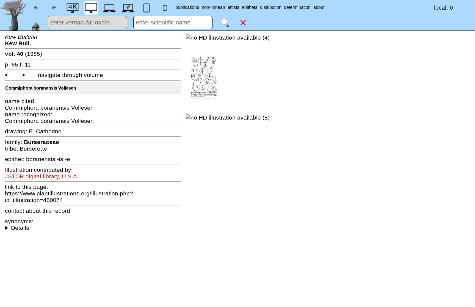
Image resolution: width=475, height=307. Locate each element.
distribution (270, 7)
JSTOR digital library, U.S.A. (42, 176)
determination (297, 7)
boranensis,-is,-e (48, 159)
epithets (249, 7)
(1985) (23, 54)
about (318, 7)
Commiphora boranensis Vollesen (40, 88)
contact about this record (37, 211)
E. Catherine (45, 131)
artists (233, 7)
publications (187, 7)
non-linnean (213, 7)
